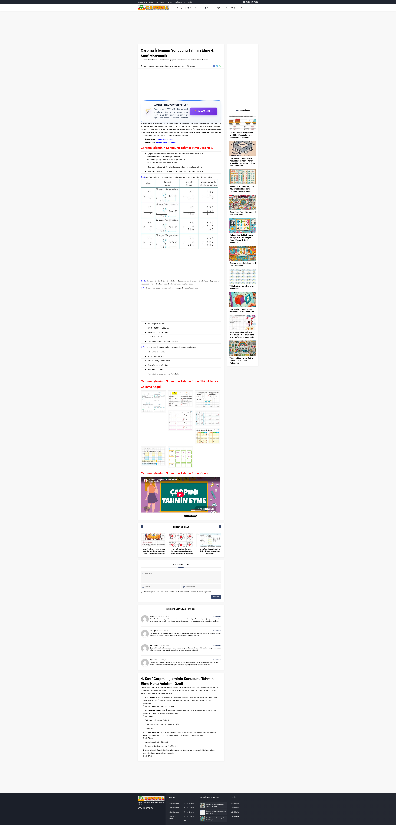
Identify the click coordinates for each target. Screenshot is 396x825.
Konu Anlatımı (152, 60)
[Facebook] (244, 2)
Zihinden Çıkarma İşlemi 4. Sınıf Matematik (242, 287)
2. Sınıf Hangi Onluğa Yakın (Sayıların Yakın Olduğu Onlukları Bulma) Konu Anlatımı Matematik (154, 551)
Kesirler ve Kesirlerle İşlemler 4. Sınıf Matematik (242, 264)
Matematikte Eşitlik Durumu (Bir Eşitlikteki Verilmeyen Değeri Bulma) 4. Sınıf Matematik (241, 239)
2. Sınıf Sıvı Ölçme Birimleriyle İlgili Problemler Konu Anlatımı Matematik (182, 551)
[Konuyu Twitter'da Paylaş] (217, 66)
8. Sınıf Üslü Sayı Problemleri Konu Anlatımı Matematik (209, 550)
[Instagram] (249, 2)
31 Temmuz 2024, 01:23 (162, 616)
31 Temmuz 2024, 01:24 (165, 645)
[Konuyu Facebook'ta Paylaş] (214, 66)
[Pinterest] (257, 2)
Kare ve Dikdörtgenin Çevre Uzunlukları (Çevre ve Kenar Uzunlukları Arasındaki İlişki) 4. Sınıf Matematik (242, 162)
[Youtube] (255, 2)
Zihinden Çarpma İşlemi (164, 139)
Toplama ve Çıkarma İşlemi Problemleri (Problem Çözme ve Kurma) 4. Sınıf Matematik (241, 334)
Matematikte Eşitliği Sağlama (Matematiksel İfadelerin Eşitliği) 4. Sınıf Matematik (241, 188)
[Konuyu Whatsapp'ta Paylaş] (220, 66)
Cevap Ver (217, 616)
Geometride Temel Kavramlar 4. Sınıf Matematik (242, 213)
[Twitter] (247, 2)
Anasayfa (144, 60)
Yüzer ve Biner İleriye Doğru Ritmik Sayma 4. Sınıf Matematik (241, 360)
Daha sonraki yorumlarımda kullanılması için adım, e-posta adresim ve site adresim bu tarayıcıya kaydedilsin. (177, 592)
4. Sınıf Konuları (164, 60)
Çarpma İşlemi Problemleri (166, 142)
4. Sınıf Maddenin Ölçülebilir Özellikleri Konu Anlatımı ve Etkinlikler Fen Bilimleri (241, 135)
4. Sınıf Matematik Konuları (164, 66)
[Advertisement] (198, 28)
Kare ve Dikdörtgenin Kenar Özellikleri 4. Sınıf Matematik (241, 310)
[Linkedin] (252, 2)
